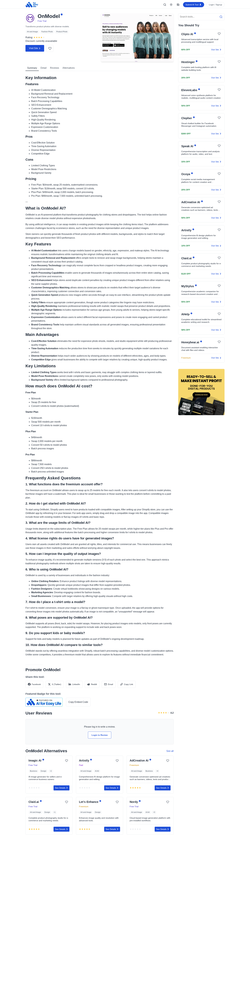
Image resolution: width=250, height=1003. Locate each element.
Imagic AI (35, 760)
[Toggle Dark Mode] (171, 5)
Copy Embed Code (78, 702)
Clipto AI (187, 34)
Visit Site (33, 48)
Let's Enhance (89, 801)
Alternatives (68, 68)
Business (33, 771)
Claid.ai (34, 801)
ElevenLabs (189, 90)
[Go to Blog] (178, 5)
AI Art (97, 771)
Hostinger (188, 62)
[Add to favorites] (49, 48)
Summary (32, 68)
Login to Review (100, 735)
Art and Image (32, 32)
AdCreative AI (139, 760)
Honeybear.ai (190, 342)
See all (170, 751)
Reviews (54, 68)
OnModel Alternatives (46, 751)
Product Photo (61, 32)
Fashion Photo (47, 32)
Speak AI (187, 146)
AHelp (185, 314)
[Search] (165, 5)
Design (43, 771)
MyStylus (188, 286)
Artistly (84, 760)
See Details (60, 788)
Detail (44, 68)
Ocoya (186, 174)
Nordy (134, 801)
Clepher (187, 118)
